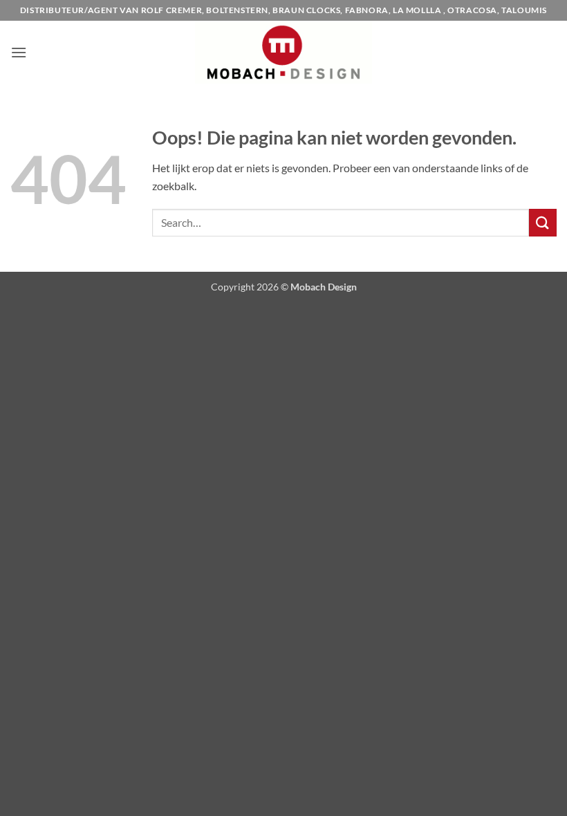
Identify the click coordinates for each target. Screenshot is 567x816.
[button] (18, 52)
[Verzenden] (543, 222)
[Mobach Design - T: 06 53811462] (283, 52)
